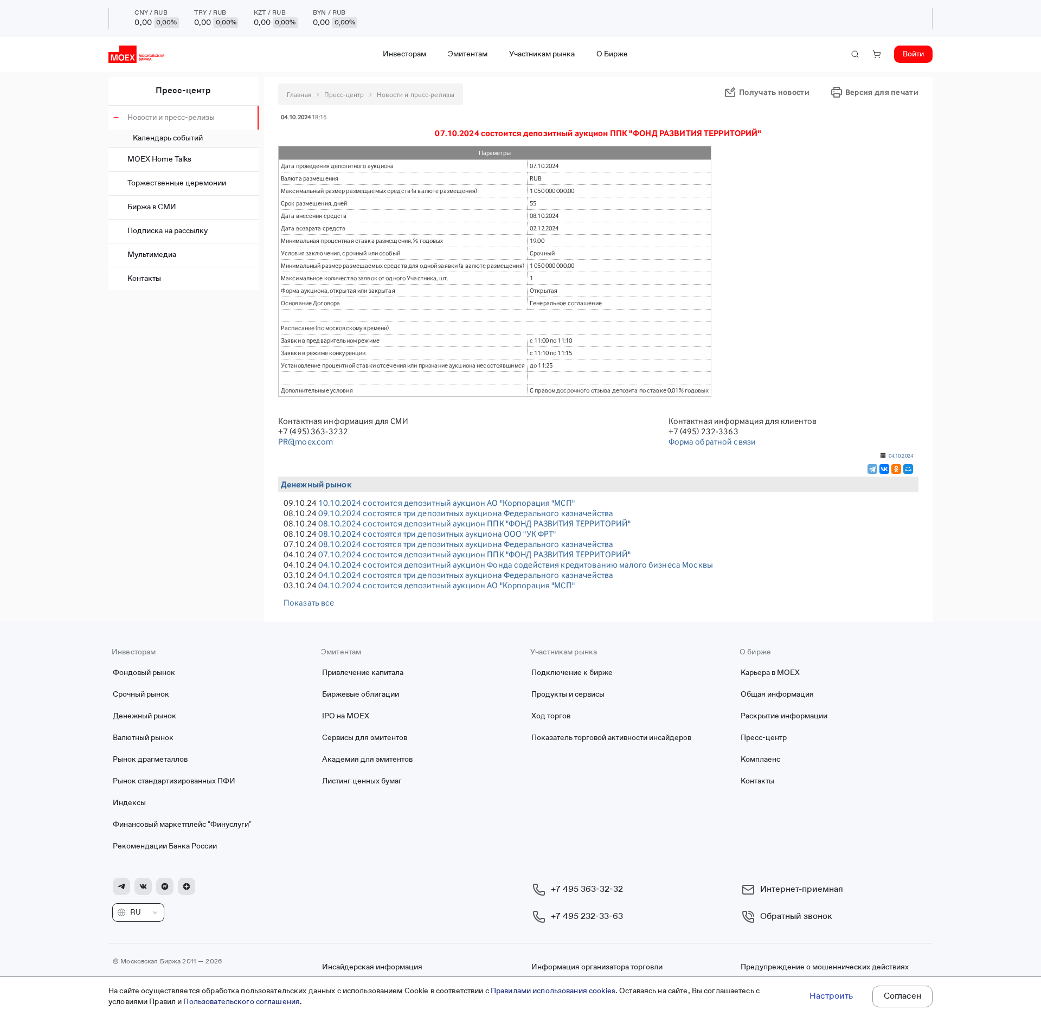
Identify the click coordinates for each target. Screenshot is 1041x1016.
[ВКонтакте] (884, 469)
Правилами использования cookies (553, 991)
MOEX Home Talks (159, 159)
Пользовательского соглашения (241, 1002)
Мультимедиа (151, 255)
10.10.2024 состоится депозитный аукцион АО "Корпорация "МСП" (446, 503)
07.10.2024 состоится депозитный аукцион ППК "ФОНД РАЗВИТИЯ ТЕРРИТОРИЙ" (474, 554)
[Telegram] (872, 469)
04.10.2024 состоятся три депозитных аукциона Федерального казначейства (465, 575)
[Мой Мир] (908, 469)
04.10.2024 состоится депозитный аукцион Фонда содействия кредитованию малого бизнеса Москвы (515, 565)
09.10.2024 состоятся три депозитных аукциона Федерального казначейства (465, 513)
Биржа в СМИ (151, 207)
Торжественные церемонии (176, 183)
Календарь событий (168, 138)
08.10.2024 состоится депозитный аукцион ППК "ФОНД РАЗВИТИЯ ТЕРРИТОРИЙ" (474, 523)
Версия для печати (881, 92)
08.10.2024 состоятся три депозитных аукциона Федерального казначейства (465, 544)
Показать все (309, 602)
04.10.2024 (901, 455)
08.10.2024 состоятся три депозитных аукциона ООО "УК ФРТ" (437, 534)
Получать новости (774, 92)
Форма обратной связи (712, 441)
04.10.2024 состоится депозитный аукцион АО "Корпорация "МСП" (446, 585)
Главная (299, 95)
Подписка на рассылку (167, 231)
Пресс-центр (183, 91)
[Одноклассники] (896, 469)
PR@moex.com (305, 441)
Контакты (144, 278)
